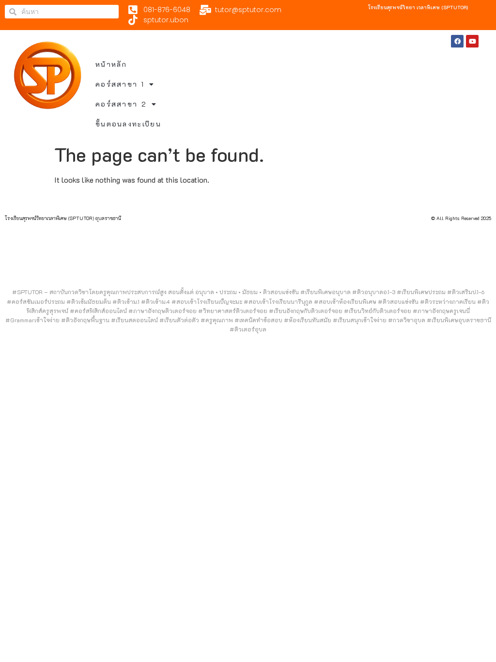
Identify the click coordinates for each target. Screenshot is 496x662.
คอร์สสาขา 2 (121, 104)
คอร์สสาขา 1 (119, 84)
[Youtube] (472, 41)
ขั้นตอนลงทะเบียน (128, 123)
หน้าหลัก (111, 64)
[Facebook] (457, 41)
